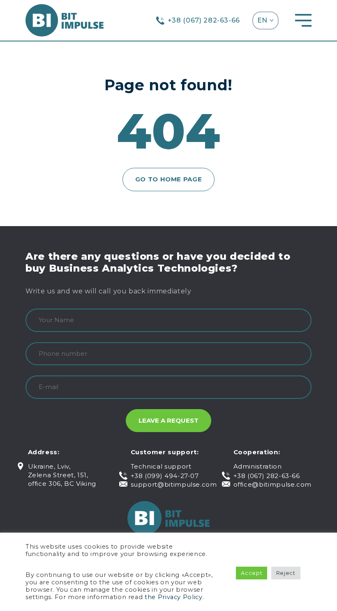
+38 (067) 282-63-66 (204, 20)
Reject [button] (285, 573)
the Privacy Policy (174, 597)
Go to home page (168, 179)
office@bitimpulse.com (272, 484)
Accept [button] (251, 573)
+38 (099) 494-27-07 (165, 476)
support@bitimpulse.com (174, 484)
